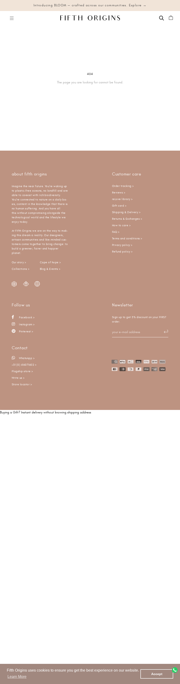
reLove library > (122, 199)
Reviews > (118, 192)
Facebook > (26, 317)
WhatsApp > (26, 358)
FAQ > (115, 232)
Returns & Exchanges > (127, 219)
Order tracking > (123, 186)
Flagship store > (22, 371)
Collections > (20, 269)
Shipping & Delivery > (126, 212)
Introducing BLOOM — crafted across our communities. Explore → (90, 5)
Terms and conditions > (127, 238)
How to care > (121, 225)
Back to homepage (90, 98)
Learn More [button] (17, 677)
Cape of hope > (50, 262)
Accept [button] (156, 674)
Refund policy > (122, 251)
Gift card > (119, 206)
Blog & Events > (50, 269)
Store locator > (22, 384)
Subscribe (163, 331)
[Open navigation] (11, 18)
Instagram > (26, 324)
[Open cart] (171, 18)
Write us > (18, 378)
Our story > (19, 262)
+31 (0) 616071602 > (24, 365)
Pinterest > (25, 331)
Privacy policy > (122, 245)
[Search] (161, 17)
